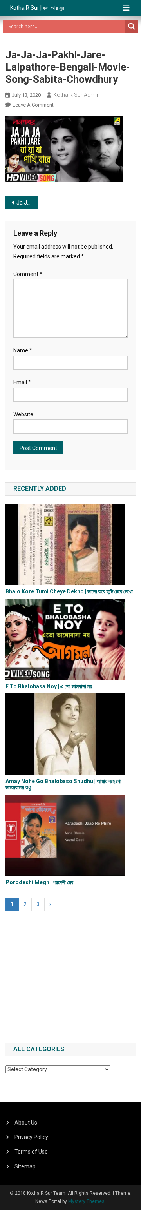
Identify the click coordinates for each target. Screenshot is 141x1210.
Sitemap (25, 1166)
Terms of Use (31, 1151)
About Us (25, 1122)
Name (22, 350)
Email (22, 382)
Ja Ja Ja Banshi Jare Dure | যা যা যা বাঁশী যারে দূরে (27, 203)
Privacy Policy (31, 1137)
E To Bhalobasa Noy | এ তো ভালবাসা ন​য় (48, 686)
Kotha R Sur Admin (76, 95)
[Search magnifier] (131, 26)
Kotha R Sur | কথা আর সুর (37, 8)
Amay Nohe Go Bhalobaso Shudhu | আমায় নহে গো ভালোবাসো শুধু (63, 784)
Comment (27, 274)
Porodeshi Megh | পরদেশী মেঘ (39, 882)
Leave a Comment (33, 105)
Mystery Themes (86, 1201)
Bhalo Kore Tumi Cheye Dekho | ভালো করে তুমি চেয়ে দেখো (69, 591)
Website (23, 414)
